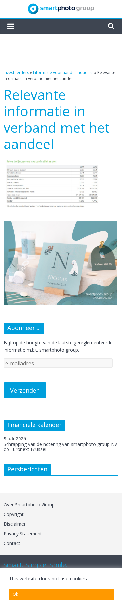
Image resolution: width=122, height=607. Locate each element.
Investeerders (16, 72)
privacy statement (23, 534)
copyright (14, 514)
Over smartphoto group (29, 505)
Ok (15, 594)
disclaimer (15, 524)
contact (12, 543)
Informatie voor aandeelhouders (63, 72)
